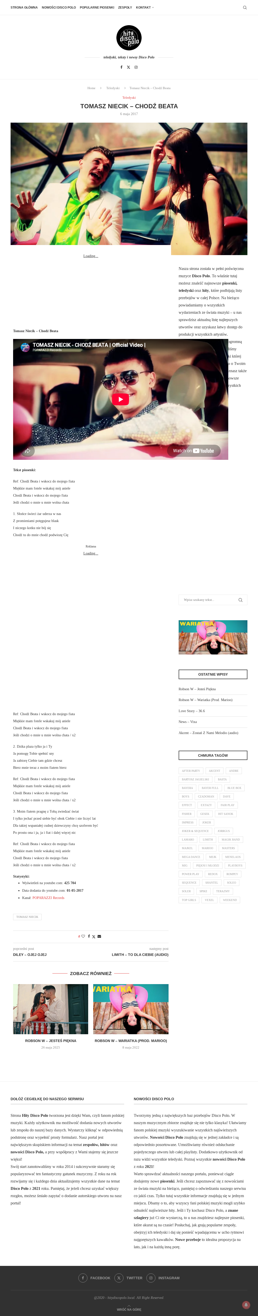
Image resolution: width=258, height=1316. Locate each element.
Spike (203, 891)
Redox (213, 874)
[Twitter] (128, 67)
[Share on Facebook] (89, 936)
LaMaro (188, 839)
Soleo (231, 882)
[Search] (244, 7)
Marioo (207, 848)
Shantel (211, 882)
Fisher (186, 813)
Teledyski (113, 88)
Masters (228, 848)
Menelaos (233, 856)
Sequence (189, 882)
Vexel (209, 900)
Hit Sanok (225, 813)
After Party (191, 770)
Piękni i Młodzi (207, 865)
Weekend (230, 900)
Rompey (232, 874)
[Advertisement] (90, 291)
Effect (187, 805)
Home (91, 88)
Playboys (235, 865)
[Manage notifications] (246, 1305)
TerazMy (223, 891)
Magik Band (231, 839)
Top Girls (189, 900)
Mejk (212, 856)
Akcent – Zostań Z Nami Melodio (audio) (208, 733)
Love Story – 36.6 (192, 711)
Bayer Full (210, 787)
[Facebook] (121, 67)
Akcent (214, 770)
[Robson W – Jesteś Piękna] (50, 1009)
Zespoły (125, 7)
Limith (208, 839)
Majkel (187, 848)
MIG (184, 865)
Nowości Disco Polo (59, 7)
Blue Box (234, 787)
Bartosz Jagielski (195, 779)
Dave (227, 796)
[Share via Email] (99, 936)
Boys (185, 796)
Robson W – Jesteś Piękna (50, 1041)
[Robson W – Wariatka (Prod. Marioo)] (130, 1009)
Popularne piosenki (97, 7)
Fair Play (228, 805)
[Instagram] (136, 67)
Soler (186, 891)
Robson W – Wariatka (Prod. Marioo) (131, 1041)
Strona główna (24, 7)
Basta (222, 779)
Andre (234, 770)
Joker (206, 822)
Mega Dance (191, 856)
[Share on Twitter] (93, 936)
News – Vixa (188, 722)
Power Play (190, 874)
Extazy (206, 805)
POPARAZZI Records (48, 898)
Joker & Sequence (195, 831)
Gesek (204, 813)
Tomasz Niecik (27, 916)
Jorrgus (224, 831)
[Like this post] (83, 936)
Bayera (187, 787)
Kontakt (143, 7)
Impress (188, 822)
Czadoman (206, 796)
